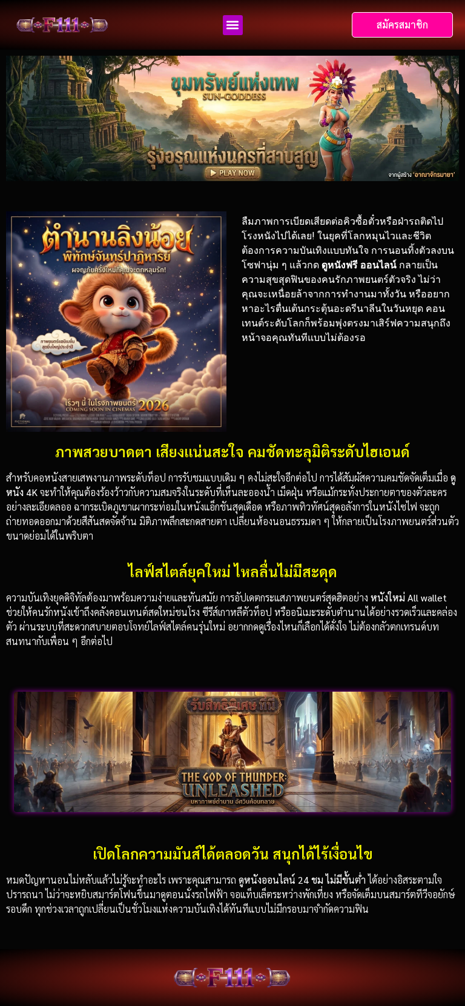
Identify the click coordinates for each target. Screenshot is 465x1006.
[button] (233, 25)
